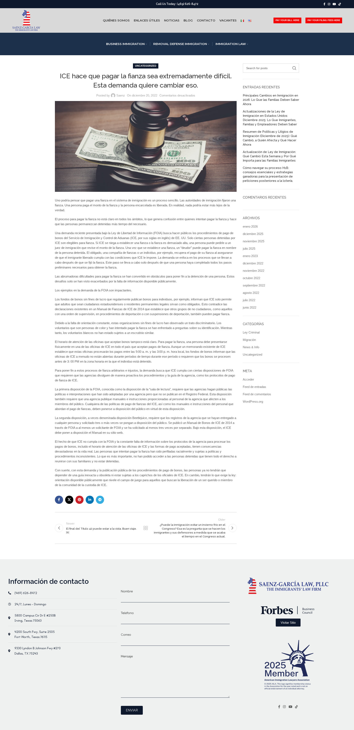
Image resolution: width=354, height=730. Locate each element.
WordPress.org (253, 401)
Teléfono (127, 613)
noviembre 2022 (253, 270)
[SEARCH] (294, 68)
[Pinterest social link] (79, 500)
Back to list (146, 528)
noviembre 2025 (253, 241)
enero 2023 (250, 256)
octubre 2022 (251, 278)
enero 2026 (250, 226)
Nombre (127, 591)
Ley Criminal (251, 332)
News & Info (251, 347)
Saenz (120, 95)
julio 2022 (249, 300)
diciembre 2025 (253, 234)
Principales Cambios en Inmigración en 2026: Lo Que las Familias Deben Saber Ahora (271, 100)
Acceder (248, 379)
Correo (126, 635)
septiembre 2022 (254, 285)
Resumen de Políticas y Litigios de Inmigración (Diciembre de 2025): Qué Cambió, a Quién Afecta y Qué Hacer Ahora (270, 138)
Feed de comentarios (257, 394)
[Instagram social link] (329, 4)
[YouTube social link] (334, 4)
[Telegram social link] (100, 500)
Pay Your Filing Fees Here (323, 20)
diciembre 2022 (253, 263)
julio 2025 (249, 248)
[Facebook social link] (324, 4)
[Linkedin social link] (90, 500)
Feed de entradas (254, 387)
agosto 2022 (251, 292)
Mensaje (127, 656)
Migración (249, 339)
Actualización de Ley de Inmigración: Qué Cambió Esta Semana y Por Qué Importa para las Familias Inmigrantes (269, 156)
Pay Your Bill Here (287, 20)
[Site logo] (26, 20)
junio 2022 (249, 307)
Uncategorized (145, 65)
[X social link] (69, 500)
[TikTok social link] (339, 4)
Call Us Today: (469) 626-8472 (177, 4)
